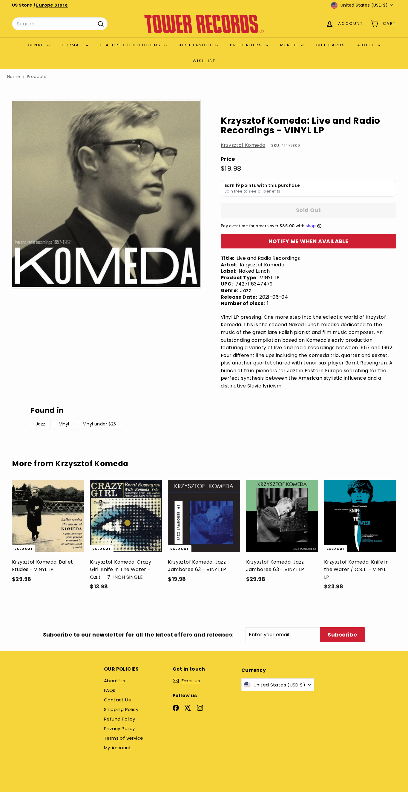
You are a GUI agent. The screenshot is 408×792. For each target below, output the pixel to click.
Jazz (40, 424)
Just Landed (196, 45)
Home (13, 77)
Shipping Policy (121, 709)
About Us (114, 680)
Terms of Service (123, 738)
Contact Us (117, 700)
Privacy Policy (119, 728)
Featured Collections (131, 45)
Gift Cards (330, 45)
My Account (117, 747)
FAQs (110, 690)
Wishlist (204, 61)
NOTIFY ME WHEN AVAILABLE (309, 241)
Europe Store (52, 5)
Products (36, 77)
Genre (37, 45)
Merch (289, 45)
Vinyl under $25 (99, 424)
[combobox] (60, 23)
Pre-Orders (247, 45)
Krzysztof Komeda (243, 145)
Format (73, 45)
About (366, 45)
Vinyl (64, 424)
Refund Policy (119, 719)
